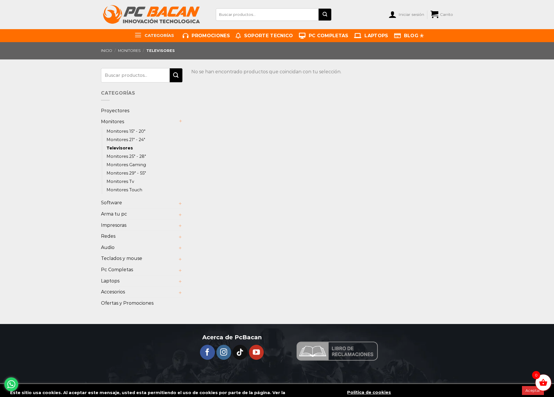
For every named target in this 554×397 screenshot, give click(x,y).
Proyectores (115, 110)
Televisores (119, 148)
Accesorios (113, 292)
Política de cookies (369, 392)
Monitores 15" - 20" (125, 131)
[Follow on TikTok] (240, 352)
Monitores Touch (124, 189)
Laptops (375, 35)
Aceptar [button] (532, 390)
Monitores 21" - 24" (125, 139)
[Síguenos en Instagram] (223, 352)
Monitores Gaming (126, 164)
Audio (108, 247)
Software (111, 202)
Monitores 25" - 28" (126, 156)
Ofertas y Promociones (127, 303)
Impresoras (113, 225)
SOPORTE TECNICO (267, 35)
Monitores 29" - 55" (126, 173)
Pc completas (327, 35)
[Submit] (325, 14)
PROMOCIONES (209, 35)
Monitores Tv (120, 181)
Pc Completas (117, 269)
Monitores (129, 50)
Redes (108, 236)
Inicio (106, 50)
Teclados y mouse (121, 258)
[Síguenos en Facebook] (207, 352)
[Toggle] (180, 121)
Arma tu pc (114, 214)
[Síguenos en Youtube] (256, 352)
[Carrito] (434, 14)
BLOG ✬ (412, 35)
